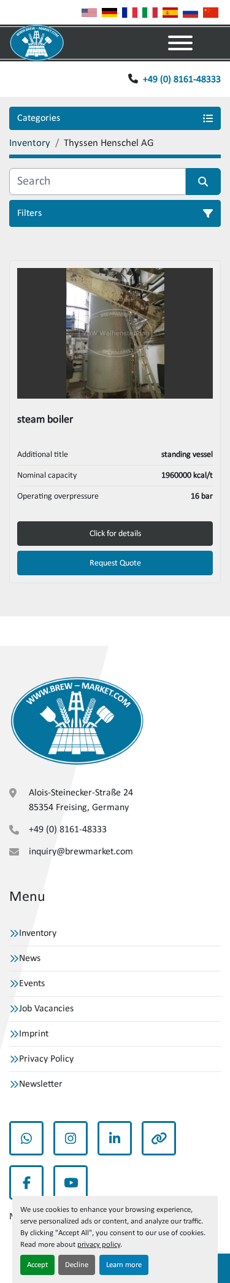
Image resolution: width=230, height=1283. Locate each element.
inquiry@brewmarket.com (81, 852)
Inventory (37, 933)
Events (32, 984)
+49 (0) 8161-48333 (182, 80)
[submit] (203, 181)
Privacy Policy (46, 1059)
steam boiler (45, 420)
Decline (76, 1265)
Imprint (33, 1034)
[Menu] (180, 43)
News (29, 958)
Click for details (115, 533)
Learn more (124, 1265)
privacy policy (98, 1245)
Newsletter (41, 1084)
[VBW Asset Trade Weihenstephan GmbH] (77, 721)
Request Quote (115, 563)
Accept (37, 1265)
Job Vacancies (46, 1009)
